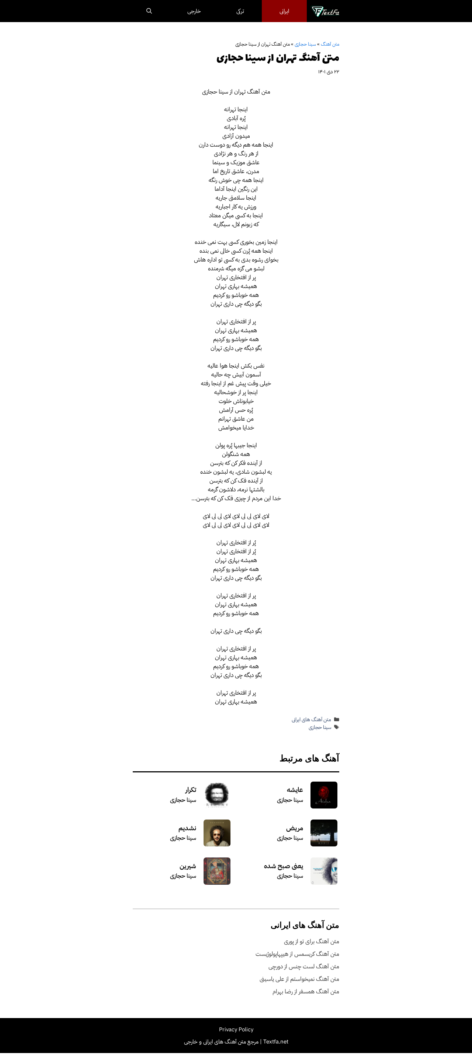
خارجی (194, 11)
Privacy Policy (236, 1029)
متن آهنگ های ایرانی (311, 719)
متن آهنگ (330, 44)
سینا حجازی (305, 44)
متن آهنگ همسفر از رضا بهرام (306, 991)
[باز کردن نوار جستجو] (149, 11)
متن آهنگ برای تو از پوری (311, 941)
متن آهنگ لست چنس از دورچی (303, 966)
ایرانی (284, 11)
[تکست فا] (325, 11)
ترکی (240, 11)
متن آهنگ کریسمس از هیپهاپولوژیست (297, 954)
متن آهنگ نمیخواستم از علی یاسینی (299, 979)
